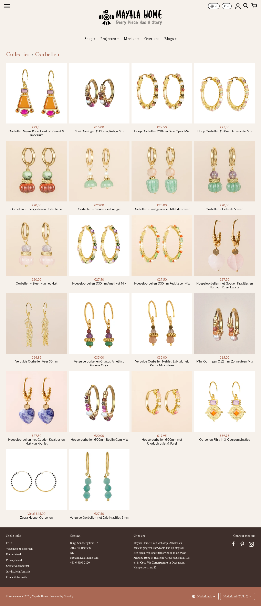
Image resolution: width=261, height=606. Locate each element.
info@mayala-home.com (84, 557)
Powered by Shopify (61, 596)
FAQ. (9, 543)
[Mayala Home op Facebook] (233, 545)
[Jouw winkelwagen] (254, 6)
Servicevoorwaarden (18, 565)
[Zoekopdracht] (246, 6)
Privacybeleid (14, 560)
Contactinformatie (16, 577)
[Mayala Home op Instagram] (251, 545)
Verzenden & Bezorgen (19, 548)
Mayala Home (40, 596)
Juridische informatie (18, 571)
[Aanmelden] (238, 6)
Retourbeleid (13, 554)
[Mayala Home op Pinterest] (242, 545)
